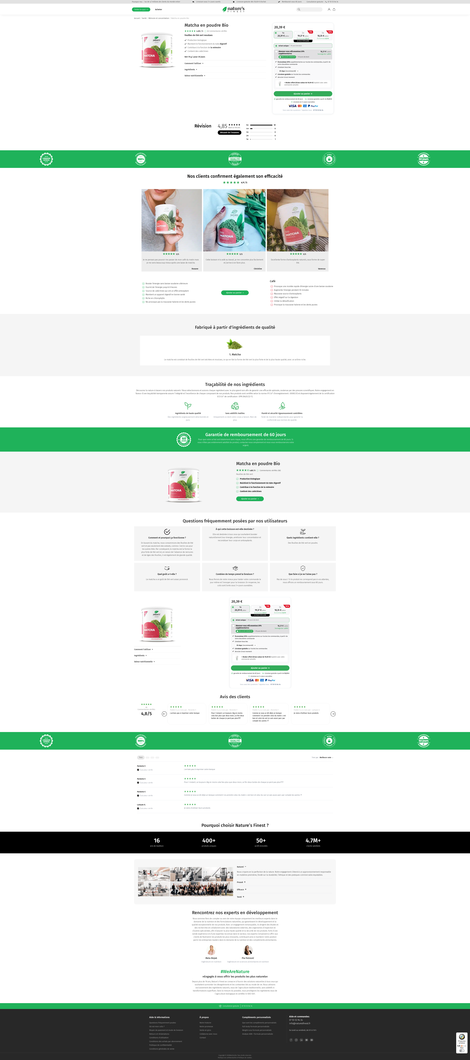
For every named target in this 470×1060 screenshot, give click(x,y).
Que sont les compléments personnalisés (259, 1023)
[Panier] (334, 9)
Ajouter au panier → (303, 93)
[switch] (461, 1050)
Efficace (240, 889)
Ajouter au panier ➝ (235, 293)
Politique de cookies (245, 1058)
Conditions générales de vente (161, 1049)
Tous (141, 757)
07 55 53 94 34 (333, 2)
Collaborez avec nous (208, 1034)
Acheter (158, 9)
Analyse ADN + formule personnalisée (257, 1034)
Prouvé (240, 882)
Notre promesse (206, 1026)
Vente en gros (205, 1030)
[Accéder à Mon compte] (329, 9)
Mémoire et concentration (158, 18)
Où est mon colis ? (156, 1026)
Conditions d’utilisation (159, 1038)
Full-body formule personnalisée (255, 1026)
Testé (239, 897)
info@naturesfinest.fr (299, 1023)
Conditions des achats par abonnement (165, 1041)
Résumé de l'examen (229, 132)
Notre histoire (205, 1023)
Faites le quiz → (141, 9)
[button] (137, 232)
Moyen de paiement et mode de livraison (166, 1030)
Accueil (137, 18)
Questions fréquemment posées (162, 1023)
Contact (203, 1038)
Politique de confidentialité (160, 1045)
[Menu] (466, 1033)
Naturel (240, 867)
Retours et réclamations (159, 1034)
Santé (144, 18)
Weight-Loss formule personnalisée (256, 1030)
